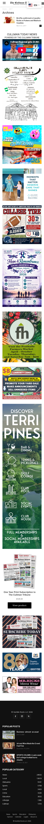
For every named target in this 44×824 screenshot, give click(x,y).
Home (4, 9)
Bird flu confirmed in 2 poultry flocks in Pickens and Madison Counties (28, 20)
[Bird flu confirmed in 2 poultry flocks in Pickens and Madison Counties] (8, 20)
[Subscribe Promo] (22, 631)
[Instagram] (22, 716)
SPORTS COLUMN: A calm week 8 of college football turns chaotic (29, 757)
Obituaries (32, 814)
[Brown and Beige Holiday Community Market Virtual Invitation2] (22, 93)
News (8, 814)
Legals (26, 817)
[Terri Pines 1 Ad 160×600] (22, 476)
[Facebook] (15, 716)
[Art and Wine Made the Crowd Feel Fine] (8, 745)
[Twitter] (28, 716)
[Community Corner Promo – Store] (22, 383)
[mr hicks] (22, 684)
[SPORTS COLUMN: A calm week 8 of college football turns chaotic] (8, 758)
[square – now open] (22, 144)
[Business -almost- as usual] (8, 735)
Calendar (18, 817)
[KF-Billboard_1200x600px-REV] (22, 662)
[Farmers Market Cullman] (22, 337)
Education (22, 814)
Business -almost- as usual (28, 732)
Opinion (10, 817)
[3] (22, 184)
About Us (33, 817)
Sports (14, 814)
